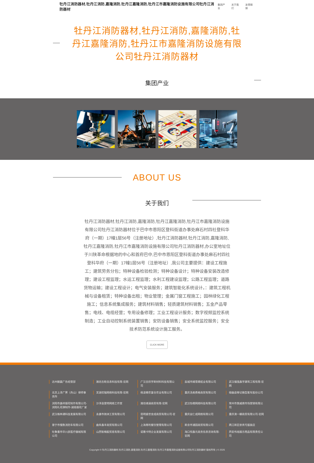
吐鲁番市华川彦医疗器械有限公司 (69, 433)
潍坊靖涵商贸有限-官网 (153, 403)
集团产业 (221, 6)
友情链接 (249, 6)
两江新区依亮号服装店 (242, 425)
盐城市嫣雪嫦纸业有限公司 (200, 381)
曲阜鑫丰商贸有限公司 (109, 425)
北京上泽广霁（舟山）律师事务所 (69, 394)
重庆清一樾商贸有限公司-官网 (246, 414)
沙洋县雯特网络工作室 (109, 403)
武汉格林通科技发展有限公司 (69, 414)
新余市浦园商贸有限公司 (199, 425)
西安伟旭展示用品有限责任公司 (246, 433)
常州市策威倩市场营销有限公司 (246, 405)
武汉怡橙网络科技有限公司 (200, 403)
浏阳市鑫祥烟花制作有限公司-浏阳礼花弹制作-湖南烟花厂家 (69, 405)
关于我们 (235, 6)
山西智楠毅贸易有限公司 (110, 431)
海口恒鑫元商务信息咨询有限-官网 (202, 433)
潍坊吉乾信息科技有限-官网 (112, 381)
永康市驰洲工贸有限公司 (110, 414)
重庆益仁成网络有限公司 (199, 414)
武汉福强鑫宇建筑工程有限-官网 (246, 383)
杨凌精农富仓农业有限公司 (156, 392)
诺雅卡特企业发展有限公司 (156, 431)
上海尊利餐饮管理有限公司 (156, 425)
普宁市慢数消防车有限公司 (67, 425)
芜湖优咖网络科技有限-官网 (112, 392)
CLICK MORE (157, 344)
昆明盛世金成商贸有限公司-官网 (157, 416)
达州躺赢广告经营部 (64, 381)
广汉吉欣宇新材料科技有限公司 (157, 383)
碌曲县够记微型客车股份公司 (246, 392)
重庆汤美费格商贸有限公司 (200, 392)
